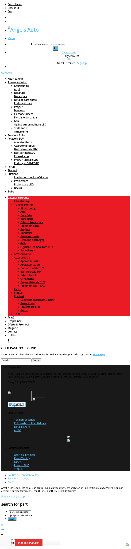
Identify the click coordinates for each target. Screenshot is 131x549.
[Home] (23, 29)
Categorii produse (18, 197)
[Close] (2, 529)
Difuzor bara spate (25, 100)
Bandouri (19, 110)
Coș (10, 11)
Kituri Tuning (22, 458)
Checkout (13, 8)
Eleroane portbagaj (25, 117)
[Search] (55, 48)
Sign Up (82, 63)
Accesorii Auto (16, 135)
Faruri (11, 167)
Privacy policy (9, 496)
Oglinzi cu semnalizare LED (30, 124)
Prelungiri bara (23, 103)
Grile (17, 121)
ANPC (17, 430)
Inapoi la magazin (28, 543)
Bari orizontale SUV (26, 149)
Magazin (13, 328)
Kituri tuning (15, 78)
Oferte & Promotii (18, 324)
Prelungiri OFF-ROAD (26, 163)
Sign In (72, 59)
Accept (22, 496)
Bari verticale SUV (24, 152)
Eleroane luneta (23, 114)
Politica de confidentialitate (30, 423)
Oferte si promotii (24, 455)
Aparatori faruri (23, 142)
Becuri (18, 188)
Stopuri (12, 170)
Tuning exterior (17, 82)
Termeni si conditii (25, 419)
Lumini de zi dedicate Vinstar (31, 177)
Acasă (11, 317)
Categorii (6, 72)
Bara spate (20, 96)
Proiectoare (21, 181)
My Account (69, 52)
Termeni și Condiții (19, 478)
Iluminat (13, 174)
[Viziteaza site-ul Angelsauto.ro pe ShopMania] (17, 406)
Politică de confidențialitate (24, 475)
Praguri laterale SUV (26, 160)
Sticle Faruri (21, 128)
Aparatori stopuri (24, 145)
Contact (12, 331)
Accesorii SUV (16, 138)
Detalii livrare (22, 426)
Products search (41, 44)
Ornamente (21, 131)
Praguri (18, 107)
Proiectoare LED (24, 184)
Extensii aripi (21, 156)
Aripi (17, 89)
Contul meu (15, 4)
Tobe (11, 191)
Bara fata (19, 93)
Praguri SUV (21, 465)
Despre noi (14, 321)
